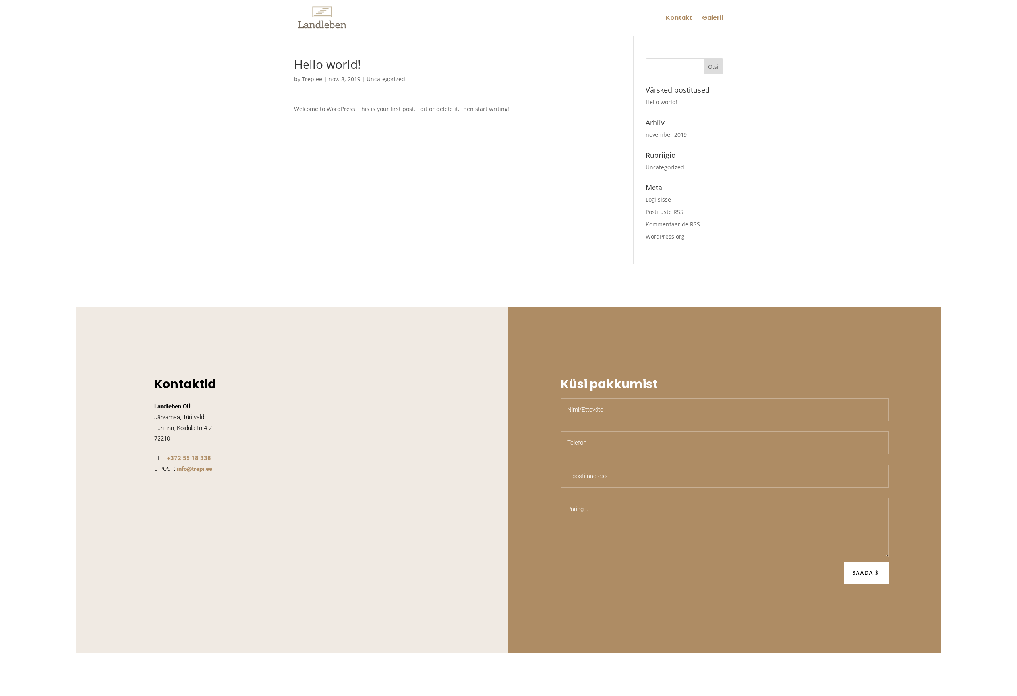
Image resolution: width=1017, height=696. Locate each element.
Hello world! (661, 102)
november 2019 (666, 134)
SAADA (862, 573)
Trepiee (312, 79)
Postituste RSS (664, 212)
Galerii (712, 18)
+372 (189, 458)
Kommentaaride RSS (673, 224)
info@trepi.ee (194, 468)
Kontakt (679, 18)
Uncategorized (386, 79)
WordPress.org (665, 236)
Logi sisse (658, 199)
